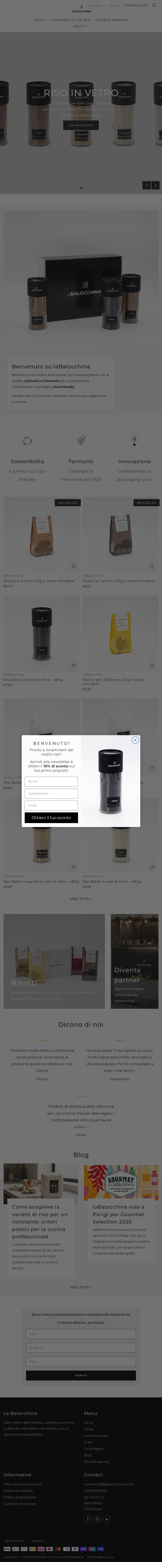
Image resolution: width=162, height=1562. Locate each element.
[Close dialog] (135, 740)
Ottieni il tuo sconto (51, 817)
